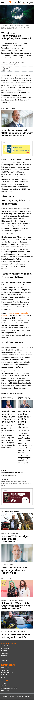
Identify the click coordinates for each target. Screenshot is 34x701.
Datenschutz (19, 696)
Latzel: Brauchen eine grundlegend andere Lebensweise (14, 570)
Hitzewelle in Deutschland (7, 398)
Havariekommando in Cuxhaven (14, 632)
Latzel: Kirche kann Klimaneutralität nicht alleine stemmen (24, 419)
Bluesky (4, 656)
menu (2, 2)
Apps (3, 677)
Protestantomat (7, 672)
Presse (12, 696)
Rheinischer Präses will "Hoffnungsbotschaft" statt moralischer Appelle (17, 133)
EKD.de (4, 686)
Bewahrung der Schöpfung (9, 64)
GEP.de (3, 683)
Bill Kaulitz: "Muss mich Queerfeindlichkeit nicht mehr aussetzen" (15, 606)
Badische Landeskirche (8, 481)
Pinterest (4, 653)
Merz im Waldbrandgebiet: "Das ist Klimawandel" (15, 539)
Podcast (4, 675)
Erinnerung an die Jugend (12, 600)
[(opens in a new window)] (16, 149)
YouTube (4, 651)
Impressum (27, 696)
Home (3, 69)
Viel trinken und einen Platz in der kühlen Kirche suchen (8, 416)
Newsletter (5, 670)
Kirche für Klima (22, 481)
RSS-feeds (5, 667)
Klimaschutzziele (6, 483)
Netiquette (6, 696)
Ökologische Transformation (25, 398)
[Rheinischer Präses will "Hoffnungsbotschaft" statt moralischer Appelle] (17, 118)
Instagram (5, 648)
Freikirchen (5, 690)
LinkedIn (4, 660)
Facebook (4, 646)
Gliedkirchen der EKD (9, 688)
